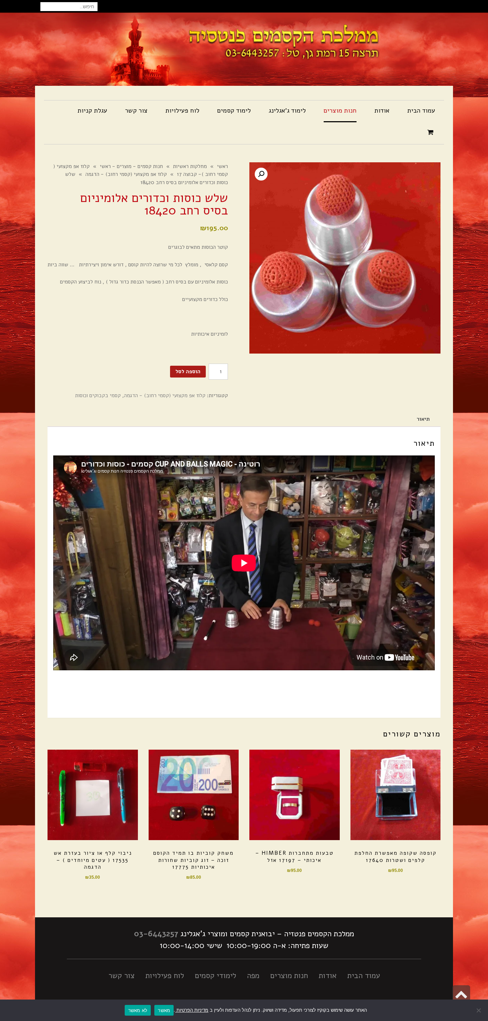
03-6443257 (156, 933)
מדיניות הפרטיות (191, 1010)
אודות (328, 975)
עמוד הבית (363, 975)
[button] (261, 174)
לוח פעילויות (164, 975)
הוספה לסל (187, 371)
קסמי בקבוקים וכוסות (98, 395)
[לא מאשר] (479, 1010)
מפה (253, 975)
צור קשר (121, 975)
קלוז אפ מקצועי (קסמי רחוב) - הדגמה (164, 395)
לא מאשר (138, 1010)
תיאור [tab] (423, 419)
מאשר (164, 1010)
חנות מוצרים (289, 975)
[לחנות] (431, 133)
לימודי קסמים (215, 975)
